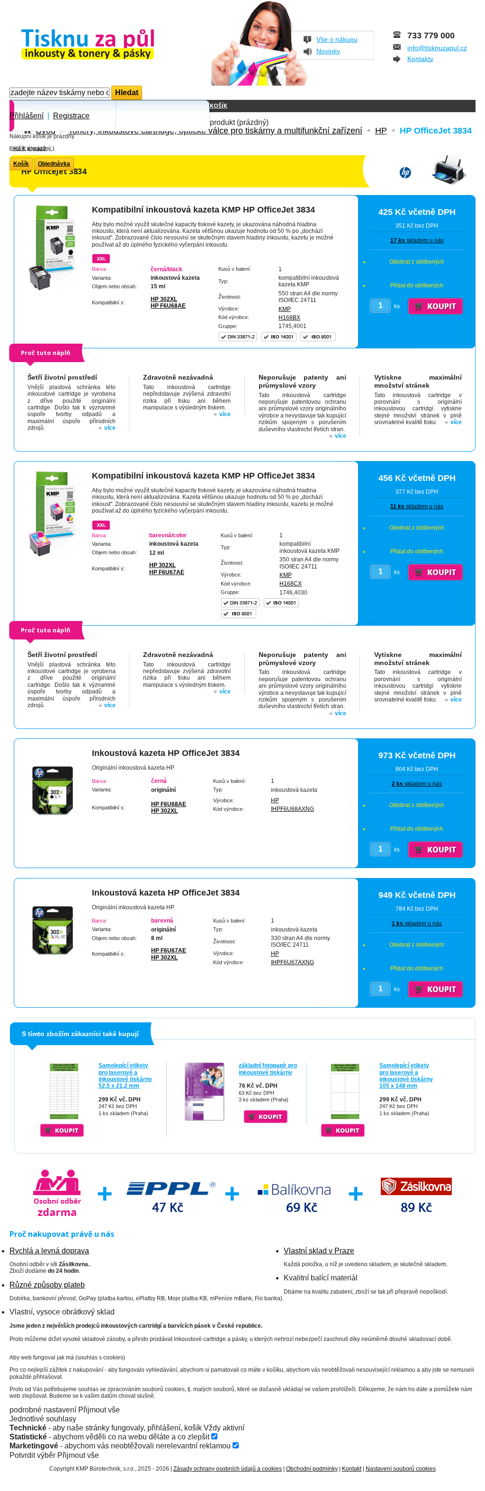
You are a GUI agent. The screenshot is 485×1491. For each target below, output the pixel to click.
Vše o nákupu (337, 39)
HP (275, 800)
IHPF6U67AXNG (292, 962)
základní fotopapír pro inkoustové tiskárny (268, 1068)
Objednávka (54, 163)
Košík (218, 106)
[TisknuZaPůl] (112, 45)
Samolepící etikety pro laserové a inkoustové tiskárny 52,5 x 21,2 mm (125, 1075)
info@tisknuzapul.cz (437, 48)
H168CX (290, 583)
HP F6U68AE (168, 305)
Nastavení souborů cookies (401, 1468)
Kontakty (420, 58)
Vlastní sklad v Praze (319, 1251)
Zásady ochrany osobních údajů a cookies (227, 1468)
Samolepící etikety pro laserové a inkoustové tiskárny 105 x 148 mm (406, 1075)
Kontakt (351, 1468)
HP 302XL (164, 299)
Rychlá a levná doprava (49, 1251)
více (110, 428)
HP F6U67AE (166, 572)
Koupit (62, 1130)
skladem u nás (417, 240)
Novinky (328, 51)
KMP (284, 309)
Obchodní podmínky (312, 1468)
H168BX (289, 317)
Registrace (71, 116)
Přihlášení (26, 116)
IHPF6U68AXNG (292, 809)
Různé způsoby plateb (47, 1285)
